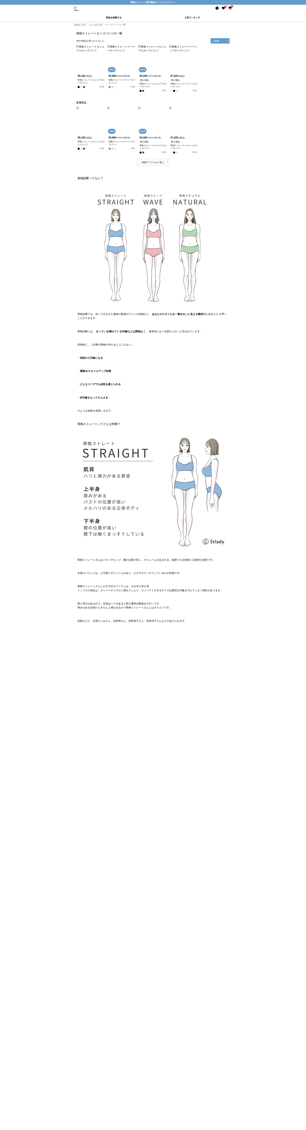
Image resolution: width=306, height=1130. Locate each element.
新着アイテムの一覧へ (155, 161)
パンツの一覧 (95, 24)
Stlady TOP (79, 24)
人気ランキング (192, 17)
